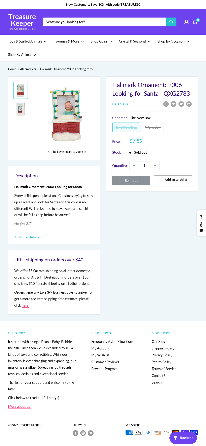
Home (12, 69)
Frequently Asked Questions (112, 341)
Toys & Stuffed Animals (25, 41)
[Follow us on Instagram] (83, 433)
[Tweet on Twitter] (181, 103)
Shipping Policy (163, 348)
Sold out (131, 180)
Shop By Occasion (171, 41)
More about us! (19, 406)
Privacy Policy (162, 355)
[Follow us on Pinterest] (91, 433)
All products (28, 69)
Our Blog (158, 341)
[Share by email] (189, 103)
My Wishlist (100, 355)
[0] (194, 22)
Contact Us (160, 375)
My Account (100, 348)
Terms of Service (164, 369)
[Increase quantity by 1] (155, 165)
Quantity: (119, 165)
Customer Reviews (105, 362)
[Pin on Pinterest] (173, 103)
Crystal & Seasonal (132, 41)
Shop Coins (99, 41)
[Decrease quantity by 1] (134, 165)
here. (25, 305)
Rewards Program (104, 369)
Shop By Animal (19, 54)
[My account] (186, 22)
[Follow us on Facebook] (75, 433)
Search (157, 382)
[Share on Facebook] (166, 103)
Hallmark (120, 104)
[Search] (171, 22)
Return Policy (161, 362)
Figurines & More (66, 41)
